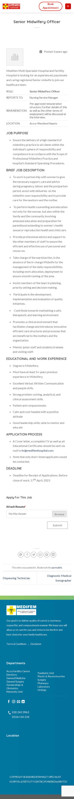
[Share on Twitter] (34, 555)
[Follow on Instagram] (13, 702)
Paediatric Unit (46, 673)
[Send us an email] (18, 702)
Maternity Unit (14, 691)
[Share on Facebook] (27, 555)
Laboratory (44, 686)
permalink (57, 567)
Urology (42, 689)
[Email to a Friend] (40, 555)
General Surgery (15, 681)
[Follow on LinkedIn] (23, 702)
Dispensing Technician (16, 578)
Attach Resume (16, 506)
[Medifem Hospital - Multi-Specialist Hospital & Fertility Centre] (18, 6)
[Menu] (68, 6)
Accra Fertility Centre (18, 671)
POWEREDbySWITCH (55, 781)
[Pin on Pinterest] (47, 555)
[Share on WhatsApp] (21, 555)
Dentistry (11, 674)
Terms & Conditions (16, 643)
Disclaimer (36, 643)
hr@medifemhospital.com (38, 450)
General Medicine (15, 678)
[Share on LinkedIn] (53, 555)
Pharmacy (43, 683)
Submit (57, 525)
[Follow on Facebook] (8, 702)
